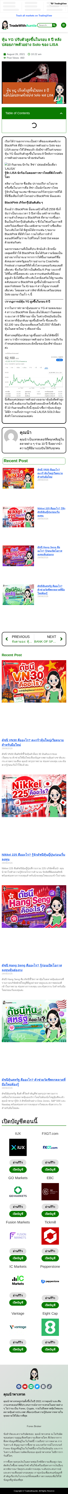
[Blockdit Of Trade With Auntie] (43, 1386)
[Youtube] (25, 1386)
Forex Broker (34, 1426)
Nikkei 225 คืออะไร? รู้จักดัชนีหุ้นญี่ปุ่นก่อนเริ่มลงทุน (51, 512)
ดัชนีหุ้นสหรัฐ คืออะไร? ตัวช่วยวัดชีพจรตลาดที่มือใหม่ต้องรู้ (51, 590)
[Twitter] (37, 1386)
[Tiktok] (49, 1386)
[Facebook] (18, 1386)
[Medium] (31, 1386)
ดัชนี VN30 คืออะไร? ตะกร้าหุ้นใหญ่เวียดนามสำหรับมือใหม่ (50, 473)
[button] (61, 113)
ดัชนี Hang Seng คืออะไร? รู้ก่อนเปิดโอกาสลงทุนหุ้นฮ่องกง (49, 551)
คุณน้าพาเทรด (14, 1394)
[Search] (54, 25)
